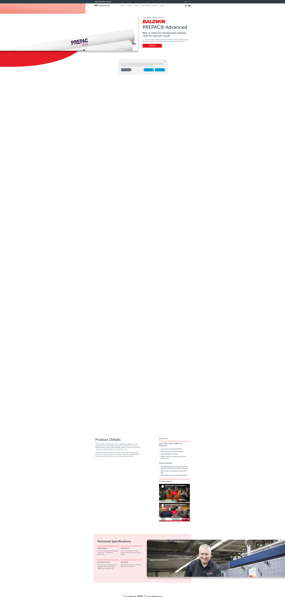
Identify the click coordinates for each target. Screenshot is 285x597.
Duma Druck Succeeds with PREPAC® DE (172, 451)
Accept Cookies (160, 69)
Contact (162, 5)
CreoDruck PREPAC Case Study (169, 454)
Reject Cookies (149, 69)
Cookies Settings (126, 69)
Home (144, 17)
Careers (186, 1)
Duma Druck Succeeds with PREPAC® (171, 449)
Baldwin (149, 17)
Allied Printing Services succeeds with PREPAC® (174, 475)
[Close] (165, 61)
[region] (143, 67)
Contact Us (152, 46)
